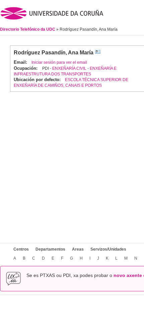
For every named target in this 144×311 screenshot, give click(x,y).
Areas (78, 249)
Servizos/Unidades (108, 249)
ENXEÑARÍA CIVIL (69, 68)
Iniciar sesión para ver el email (59, 62)
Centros (21, 249)
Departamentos (50, 249)
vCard (97, 52)
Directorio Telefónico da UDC (28, 29)
